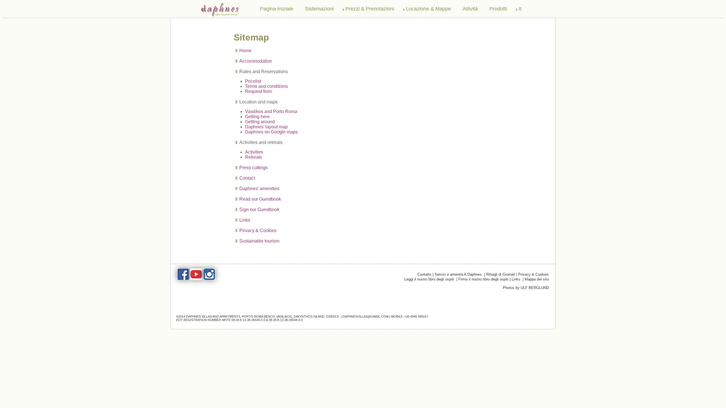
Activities (254, 152)
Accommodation (255, 61)
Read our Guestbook (260, 199)
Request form (258, 91)
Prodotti (498, 9)
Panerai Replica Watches (191, 266)
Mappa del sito (537, 279)
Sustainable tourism (259, 241)
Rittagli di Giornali (501, 274)
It (520, 9)
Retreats (253, 157)
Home (245, 50)
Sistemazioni (319, 9)
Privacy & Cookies (258, 230)
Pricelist (253, 81)
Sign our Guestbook (259, 209)
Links (244, 220)
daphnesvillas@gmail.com (366, 316)
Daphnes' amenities (259, 188)
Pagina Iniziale (276, 9)
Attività (470, 9)
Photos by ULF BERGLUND (526, 288)
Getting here (257, 116)
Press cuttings (253, 167)
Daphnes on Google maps (271, 131)
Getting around (260, 121)
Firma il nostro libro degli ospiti (483, 279)
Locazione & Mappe (428, 9)
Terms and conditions (266, 86)
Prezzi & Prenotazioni (369, 9)
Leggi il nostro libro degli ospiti (429, 279)
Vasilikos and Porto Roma (271, 111)
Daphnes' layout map (266, 126)
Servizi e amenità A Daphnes (459, 274)
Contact (247, 178)
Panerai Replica (226, 266)
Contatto (424, 274)
